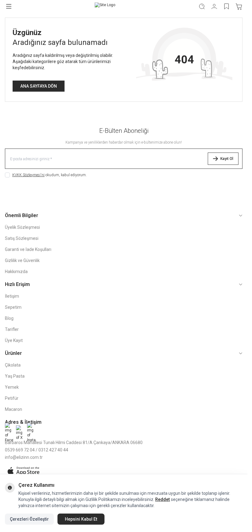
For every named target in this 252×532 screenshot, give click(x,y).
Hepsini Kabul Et (81, 519)
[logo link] (105, 6)
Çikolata (13, 365)
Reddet (162, 499)
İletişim (12, 296)
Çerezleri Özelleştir (29, 519)
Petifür (11, 398)
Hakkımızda (16, 271)
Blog (9, 318)
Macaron (13, 409)
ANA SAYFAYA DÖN (38, 86)
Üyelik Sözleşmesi (22, 227)
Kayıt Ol (226, 159)
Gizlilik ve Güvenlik (22, 260)
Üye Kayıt (14, 340)
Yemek (12, 387)
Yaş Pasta (15, 376)
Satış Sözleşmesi (21, 238)
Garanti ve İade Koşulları (28, 249)
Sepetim (13, 307)
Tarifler (12, 329)
